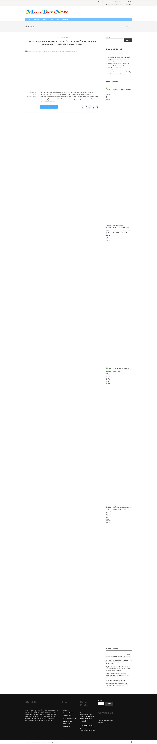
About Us (93, 1)
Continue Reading (48, 107)
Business (37, 19)
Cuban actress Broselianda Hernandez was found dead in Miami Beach (122, 370)
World (29, 19)
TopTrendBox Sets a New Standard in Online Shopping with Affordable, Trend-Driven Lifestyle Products (118, 668)
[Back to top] (131, 742)
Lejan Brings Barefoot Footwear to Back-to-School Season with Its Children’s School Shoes (118, 65)
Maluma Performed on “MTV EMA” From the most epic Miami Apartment (62, 43)
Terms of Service (103, 1)
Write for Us (119, 4)
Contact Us (128, 4)
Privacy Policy (113, 1)
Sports (45, 19)
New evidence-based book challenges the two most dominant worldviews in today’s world (119, 661)
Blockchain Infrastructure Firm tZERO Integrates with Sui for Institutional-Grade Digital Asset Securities (118, 59)
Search (108, 37)
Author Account (109, 4)
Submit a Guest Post (125, 1)
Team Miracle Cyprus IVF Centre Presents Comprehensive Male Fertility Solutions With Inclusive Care (119, 71)
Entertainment (62, 19)
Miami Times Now (42, 742)
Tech (53, 19)
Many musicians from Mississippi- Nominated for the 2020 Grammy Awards (122, 507)
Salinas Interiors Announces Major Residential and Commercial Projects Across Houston (117, 675)
